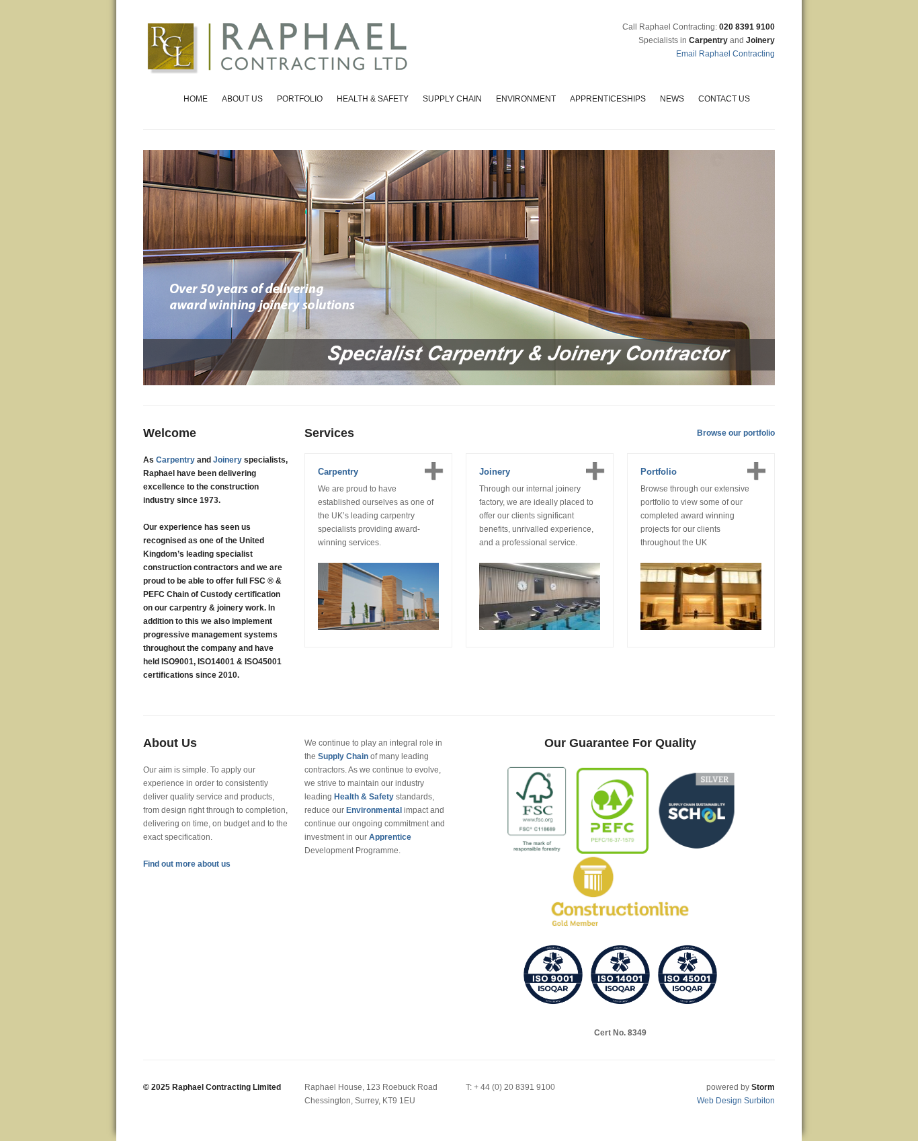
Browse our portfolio (736, 433)
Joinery (227, 460)
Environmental (374, 810)
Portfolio (300, 99)
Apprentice (390, 837)
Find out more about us (187, 864)
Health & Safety (373, 99)
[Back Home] (277, 47)
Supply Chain (452, 99)
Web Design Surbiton (736, 1100)
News (672, 99)
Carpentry (175, 460)
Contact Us (724, 99)
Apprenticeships (608, 99)
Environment (526, 99)
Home (195, 99)
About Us (242, 99)
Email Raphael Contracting (725, 53)
